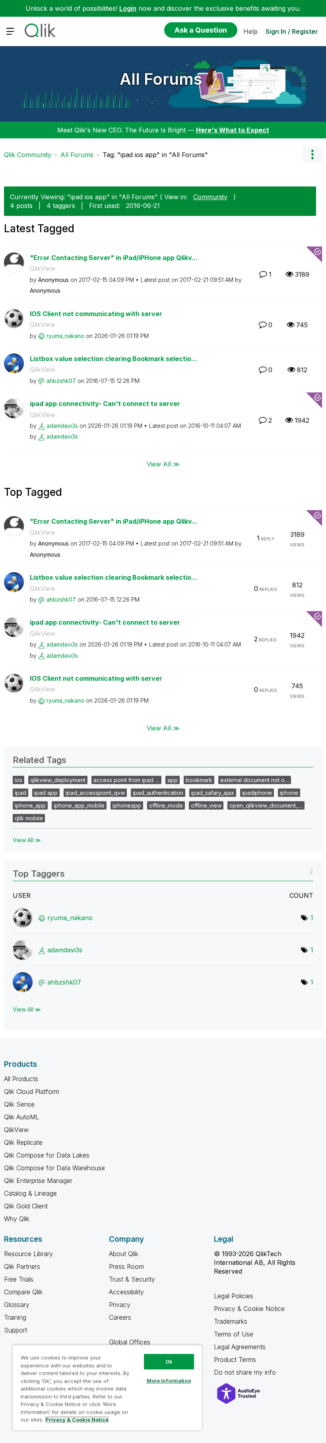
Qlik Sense (19, 1104)
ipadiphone (257, 792)
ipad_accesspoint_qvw (95, 792)
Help (250, 31)
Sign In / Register (292, 31)
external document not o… (254, 780)
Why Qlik (16, 1219)
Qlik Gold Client (26, 1206)
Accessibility (126, 1292)
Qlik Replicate (23, 1142)
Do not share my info (246, 1372)
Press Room (126, 1266)
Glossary (16, 1305)
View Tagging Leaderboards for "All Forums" (163, 871)
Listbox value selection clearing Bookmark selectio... (113, 359)
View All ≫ (163, 464)
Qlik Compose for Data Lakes (46, 1155)
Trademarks (230, 1321)
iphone (289, 792)
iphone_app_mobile (79, 805)
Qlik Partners (22, 1266)
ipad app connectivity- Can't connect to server (105, 404)
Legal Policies (233, 1296)
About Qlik (123, 1254)
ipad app (46, 792)
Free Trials (18, 1279)
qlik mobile (29, 818)
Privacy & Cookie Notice (249, 1309)
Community (210, 197)
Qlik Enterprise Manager (38, 1181)
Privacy (119, 1305)
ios (18, 780)
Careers (120, 1317)
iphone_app (30, 805)
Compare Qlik (23, 1292)
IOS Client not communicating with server (96, 314)
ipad (20, 792)
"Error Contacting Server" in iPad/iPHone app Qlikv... (114, 258)
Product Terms (235, 1359)
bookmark (199, 780)
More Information (169, 1380)
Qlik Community (27, 155)
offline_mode (166, 805)
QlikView (42, 268)
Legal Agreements (240, 1347)
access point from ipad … (126, 780)
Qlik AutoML (21, 1117)
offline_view (206, 805)
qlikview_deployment (57, 780)
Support (15, 1330)
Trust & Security (132, 1279)
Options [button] (312, 155)
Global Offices (129, 1342)
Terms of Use (233, 1334)
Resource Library (28, 1254)
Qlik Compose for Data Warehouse (54, 1168)
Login (127, 8)
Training (15, 1317)
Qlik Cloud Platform (31, 1091)
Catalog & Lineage (30, 1193)
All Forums (161, 78)
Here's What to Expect (232, 130)
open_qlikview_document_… (266, 805)
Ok (169, 1361)
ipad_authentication (158, 792)
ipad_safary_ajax (212, 792)
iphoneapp (127, 805)
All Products (21, 1079)
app (172, 780)
